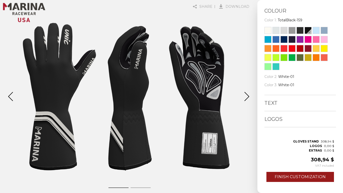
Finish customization (300, 176)
